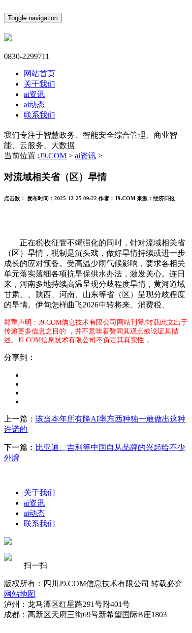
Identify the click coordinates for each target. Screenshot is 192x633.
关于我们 (39, 84)
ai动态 (34, 104)
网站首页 (39, 73)
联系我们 (39, 115)
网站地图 (19, 594)
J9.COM (52, 155)
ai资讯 (34, 94)
